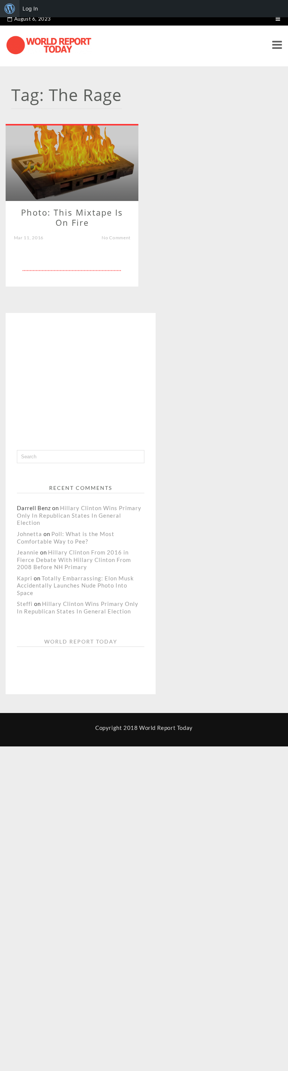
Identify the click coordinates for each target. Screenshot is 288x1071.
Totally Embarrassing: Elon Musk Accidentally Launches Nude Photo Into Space (75, 585)
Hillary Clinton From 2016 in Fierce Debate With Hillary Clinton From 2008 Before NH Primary (74, 559)
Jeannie (28, 552)
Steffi (25, 603)
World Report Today (80, 641)
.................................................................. (72, 269)
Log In (30, 8)
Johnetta (29, 533)
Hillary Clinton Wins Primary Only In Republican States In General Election (79, 515)
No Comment (116, 237)
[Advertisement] (104, 376)
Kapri (24, 578)
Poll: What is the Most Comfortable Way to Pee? (65, 537)
